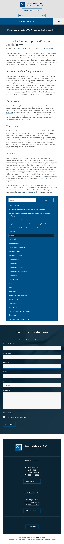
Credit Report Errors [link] (15, 267)
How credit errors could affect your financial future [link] (26, 210)
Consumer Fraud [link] (14, 251)
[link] (32, 4)
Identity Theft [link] (13, 299)
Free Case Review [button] (32, 10)
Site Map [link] (17, 539)
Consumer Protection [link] (45, 48)
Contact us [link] (43, 178)
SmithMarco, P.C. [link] (21, 48)
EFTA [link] (10, 283)
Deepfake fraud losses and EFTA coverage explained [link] (27, 224)
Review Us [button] (32, 527)
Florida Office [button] (32, 511)
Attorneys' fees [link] (13, 243)
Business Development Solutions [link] (39, 539)
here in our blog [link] (46, 55)
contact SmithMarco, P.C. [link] (27, 192)
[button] (58, 21)
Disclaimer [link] (11, 539)
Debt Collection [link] (13, 279)
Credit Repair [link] (13, 263)
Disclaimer (7, 413)
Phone (5, 372)
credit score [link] (14, 55)
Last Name (8, 353)
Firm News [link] (12, 291)
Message (6, 390)
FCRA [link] (10, 287)
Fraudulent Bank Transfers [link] (18, 295)
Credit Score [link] (12, 275)
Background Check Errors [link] (17, 247)
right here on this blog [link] (39, 165)
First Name (8, 344)
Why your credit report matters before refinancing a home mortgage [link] (29, 215)
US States (8, 381)
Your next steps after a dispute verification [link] (23, 220)
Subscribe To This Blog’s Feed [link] (18, 319)
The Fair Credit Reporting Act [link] (19, 311)
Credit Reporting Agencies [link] (17, 271)
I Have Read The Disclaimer (17, 417)
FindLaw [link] (53, 539)
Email (6, 362)
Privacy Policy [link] (25, 539)
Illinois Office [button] (32, 481)
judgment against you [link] (38, 106)
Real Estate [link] (12, 303)
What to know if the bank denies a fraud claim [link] (25, 228)
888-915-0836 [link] (26, 21)
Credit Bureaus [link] (13, 259)
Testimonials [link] (13, 307)
